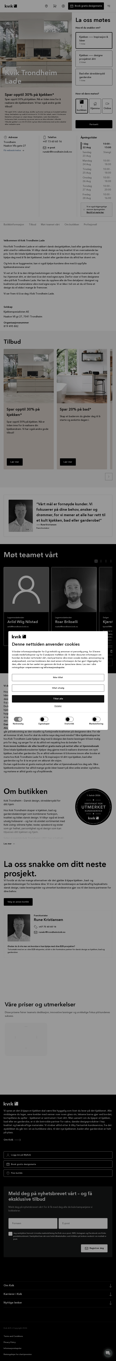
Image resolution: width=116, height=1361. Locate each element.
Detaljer (58, 706)
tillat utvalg (58, 688)
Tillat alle (58, 699)
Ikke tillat (58, 677)
